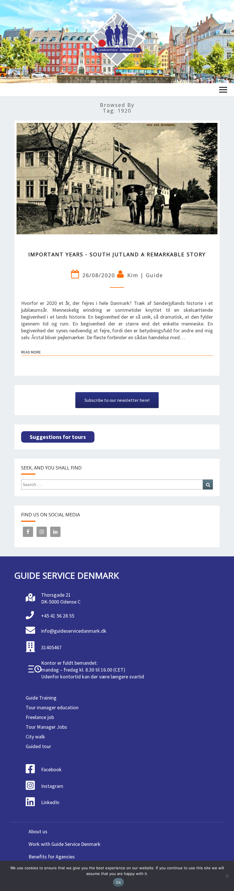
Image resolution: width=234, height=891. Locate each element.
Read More (31, 352)
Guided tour (38, 746)
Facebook (51, 769)
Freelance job (40, 717)
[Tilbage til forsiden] (117, 41)
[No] (227, 876)
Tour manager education (52, 707)
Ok (118, 882)
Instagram (52, 786)
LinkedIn (50, 802)
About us (38, 831)
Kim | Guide (145, 275)
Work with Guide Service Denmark (64, 844)
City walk (35, 736)
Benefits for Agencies (52, 856)
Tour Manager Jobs (46, 727)
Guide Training (41, 697)
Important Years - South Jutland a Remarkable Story (117, 254)
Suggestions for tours (58, 436)
